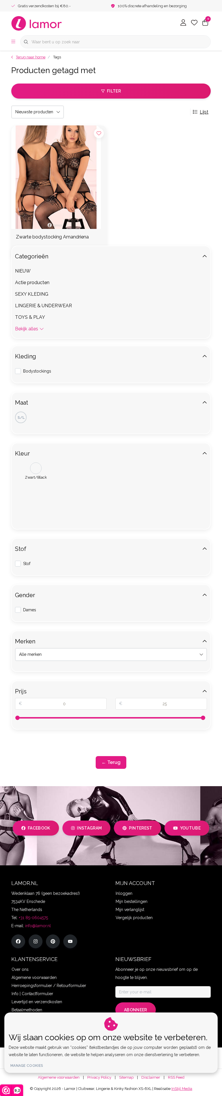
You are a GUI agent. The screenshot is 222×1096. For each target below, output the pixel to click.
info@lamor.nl (38, 925)
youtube (190, 828)
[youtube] (70, 941)
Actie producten (32, 282)
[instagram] (35, 941)
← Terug (111, 762)
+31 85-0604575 (33, 917)
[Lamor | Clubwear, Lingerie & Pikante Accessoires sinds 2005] (36, 23)
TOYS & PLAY (30, 317)
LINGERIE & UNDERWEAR (43, 305)
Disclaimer (150, 1077)
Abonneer (135, 1010)
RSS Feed (176, 1077)
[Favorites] (194, 23)
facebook (39, 828)
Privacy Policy (99, 1077)
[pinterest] (53, 941)
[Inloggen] (183, 23)
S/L (21, 417)
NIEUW (23, 271)
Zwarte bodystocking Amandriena (52, 237)
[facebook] (18, 941)
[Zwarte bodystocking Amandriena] (59, 177)
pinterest (140, 828)
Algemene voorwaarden (58, 1077)
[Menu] (13, 41)
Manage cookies (26, 1066)
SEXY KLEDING (31, 294)
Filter (114, 91)
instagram (89, 828)
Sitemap (126, 1077)
